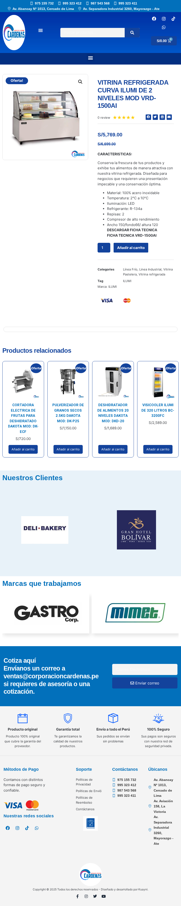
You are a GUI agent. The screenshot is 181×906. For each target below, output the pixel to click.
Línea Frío (130, 269)
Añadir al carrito (131, 247)
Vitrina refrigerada (152, 274)
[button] (91, 57)
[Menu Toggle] (40, 30)
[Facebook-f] (77, 896)
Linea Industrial (150, 269)
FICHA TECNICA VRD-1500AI (131, 235)
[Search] (132, 32)
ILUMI (127, 281)
